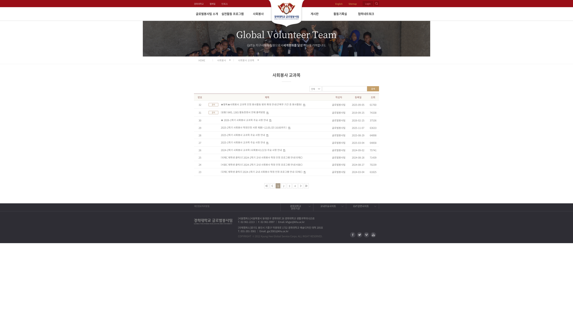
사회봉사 (258, 14)
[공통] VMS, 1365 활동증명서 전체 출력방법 (243, 112)
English (339, 3)
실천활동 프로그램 (232, 14)
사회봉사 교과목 (246, 60)
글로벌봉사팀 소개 (207, 14)
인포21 (224, 3)
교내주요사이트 (328, 206)
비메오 (366, 234)
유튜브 (373, 234)
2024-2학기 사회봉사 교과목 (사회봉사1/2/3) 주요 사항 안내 (251, 150)
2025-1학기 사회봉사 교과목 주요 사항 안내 (243, 142)
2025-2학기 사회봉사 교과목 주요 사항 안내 (243, 135)
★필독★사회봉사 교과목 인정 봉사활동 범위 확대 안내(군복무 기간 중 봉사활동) (261, 104)
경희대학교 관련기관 (295, 207)
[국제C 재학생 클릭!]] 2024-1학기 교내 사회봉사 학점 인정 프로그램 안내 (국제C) (261, 172)
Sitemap (353, 3)
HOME (201, 60)
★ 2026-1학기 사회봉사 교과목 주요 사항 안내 (244, 120)
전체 (313, 88)
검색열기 (376, 3)
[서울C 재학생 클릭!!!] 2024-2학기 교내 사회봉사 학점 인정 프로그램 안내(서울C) (261, 164)
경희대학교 (199, 3)
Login (368, 3)
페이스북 (352, 234)
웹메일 (212, 3)
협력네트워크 (366, 14)
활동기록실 (340, 14)
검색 (373, 88)
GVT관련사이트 (361, 206)
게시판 (315, 14)
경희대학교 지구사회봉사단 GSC (287, 13)
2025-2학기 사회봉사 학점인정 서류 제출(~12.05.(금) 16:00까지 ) (254, 127)
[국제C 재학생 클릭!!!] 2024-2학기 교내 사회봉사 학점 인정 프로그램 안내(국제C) (261, 157)
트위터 (359, 234)
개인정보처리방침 (202, 206)
